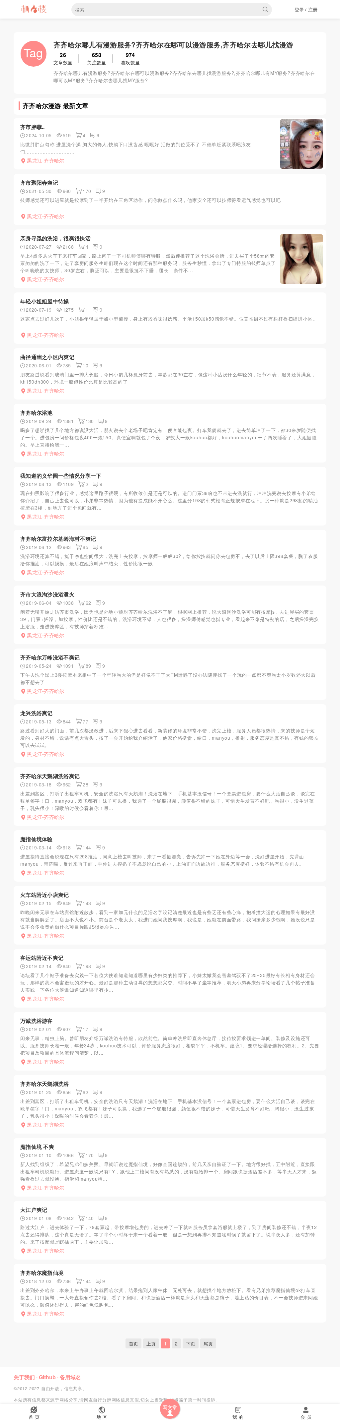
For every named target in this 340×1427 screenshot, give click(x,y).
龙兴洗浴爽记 (36, 713)
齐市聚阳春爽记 (39, 182)
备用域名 (70, 1377)
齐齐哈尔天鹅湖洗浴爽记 (50, 776)
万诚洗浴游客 (36, 1020)
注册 (313, 9)
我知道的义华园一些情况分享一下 (61, 475)
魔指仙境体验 (36, 839)
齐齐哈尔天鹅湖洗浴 (44, 1083)
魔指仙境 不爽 (37, 1146)
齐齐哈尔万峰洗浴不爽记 (50, 657)
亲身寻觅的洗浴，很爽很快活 (55, 238)
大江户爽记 (33, 1209)
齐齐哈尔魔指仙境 (41, 1272)
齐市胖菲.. (32, 127)
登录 (299, 9)
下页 (190, 1343)
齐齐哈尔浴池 (36, 412)
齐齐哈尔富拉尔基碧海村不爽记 (58, 538)
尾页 (208, 1343)
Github (47, 1377)
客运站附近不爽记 (41, 958)
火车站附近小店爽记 (44, 895)
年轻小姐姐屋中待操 (44, 301)
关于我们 (24, 1377)
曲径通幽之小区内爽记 (47, 357)
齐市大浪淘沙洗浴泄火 (47, 594)
